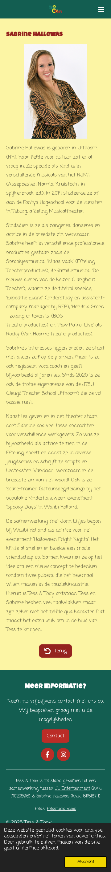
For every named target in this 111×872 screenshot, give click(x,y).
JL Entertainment (72, 788)
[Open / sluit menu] (101, 9)
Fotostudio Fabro (61, 809)
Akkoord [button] (85, 861)
